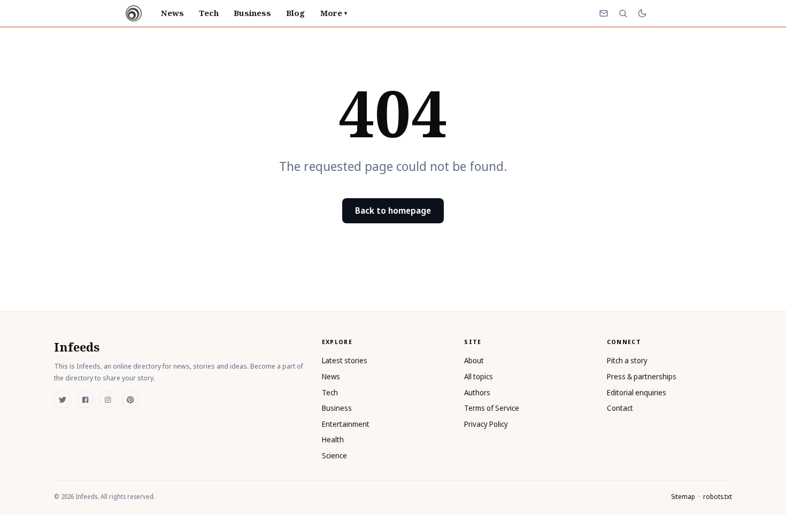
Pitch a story (627, 360)
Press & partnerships (641, 376)
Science (334, 455)
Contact (620, 408)
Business (253, 12)
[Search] (622, 13)
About (474, 360)
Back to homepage (393, 210)
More (333, 12)
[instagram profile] (107, 399)
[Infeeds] (134, 13)
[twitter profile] (62, 399)
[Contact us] (603, 13)
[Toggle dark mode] (642, 13)
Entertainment (345, 424)
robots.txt (717, 496)
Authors (477, 392)
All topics (478, 376)
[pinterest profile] (129, 399)
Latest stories (344, 360)
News (172, 12)
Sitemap (683, 496)
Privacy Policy (486, 424)
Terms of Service (491, 408)
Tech (208, 12)
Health (333, 439)
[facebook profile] (85, 399)
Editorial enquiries (636, 392)
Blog (295, 12)
